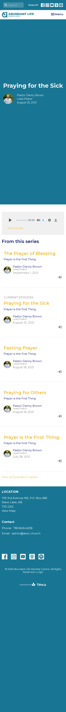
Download (15, 228)
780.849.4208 (22, 528)
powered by (31, 587)
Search (33, 4)
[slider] (20, 220)
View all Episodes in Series (20, 477)
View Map (9, 510)
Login (40, 572)
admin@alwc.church (26, 533)
